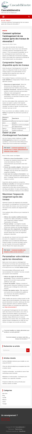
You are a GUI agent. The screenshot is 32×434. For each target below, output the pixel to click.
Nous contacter (5, 418)
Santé (4, 401)
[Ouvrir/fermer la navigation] (3, 17)
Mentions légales (5, 420)
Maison (4, 30)
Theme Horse (18, 429)
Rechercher (28, 350)
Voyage (4, 403)
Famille (4, 397)
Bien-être (4, 393)
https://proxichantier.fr (11, 307)
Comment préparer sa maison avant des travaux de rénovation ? (17, 338)
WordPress (22, 431)
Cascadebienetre (10, 10)
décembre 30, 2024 (7, 44)
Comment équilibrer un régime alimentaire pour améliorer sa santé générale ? (16, 331)
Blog (3, 395)
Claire (14, 44)
